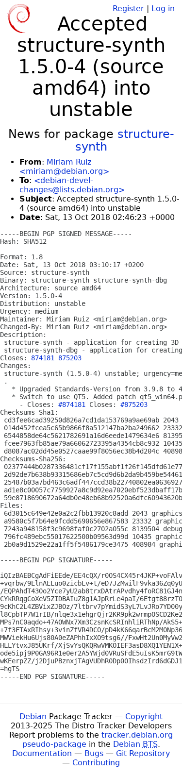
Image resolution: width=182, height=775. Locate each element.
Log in (163, 8)
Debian (33, 716)
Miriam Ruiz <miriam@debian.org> (64, 166)
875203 (70, 358)
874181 (42, 358)
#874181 (71, 404)
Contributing (96, 762)
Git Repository (143, 753)
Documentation (42, 753)
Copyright (144, 716)
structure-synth (124, 140)
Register (128, 8)
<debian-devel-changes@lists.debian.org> (72, 185)
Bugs (93, 753)
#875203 (134, 404)
